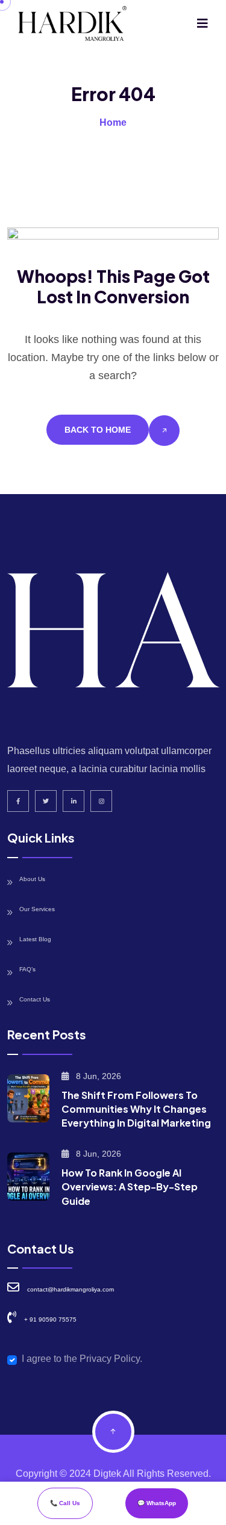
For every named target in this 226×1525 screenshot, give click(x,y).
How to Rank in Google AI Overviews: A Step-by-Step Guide (129, 1186)
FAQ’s (27, 969)
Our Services (37, 909)
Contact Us (34, 999)
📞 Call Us (65, 1503)
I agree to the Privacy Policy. (82, 1358)
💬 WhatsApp (156, 1503)
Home (113, 122)
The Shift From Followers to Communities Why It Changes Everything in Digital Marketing (136, 1109)
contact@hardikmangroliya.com (70, 1289)
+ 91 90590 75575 (50, 1319)
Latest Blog (35, 939)
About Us (32, 879)
